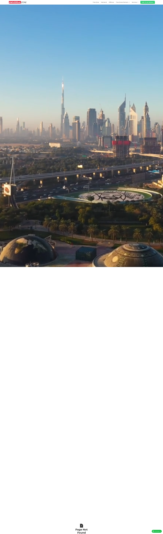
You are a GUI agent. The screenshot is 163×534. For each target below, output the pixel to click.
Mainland (104, 2)
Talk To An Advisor (148, 2)
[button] (123, 2)
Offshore (111, 2)
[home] (17, 2)
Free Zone (96, 2)
